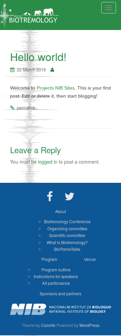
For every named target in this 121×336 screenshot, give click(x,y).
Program (49, 259)
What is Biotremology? (67, 242)
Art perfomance (56, 283)
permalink (26, 107)
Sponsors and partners (60, 293)
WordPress (89, 325)
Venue (90, 259)
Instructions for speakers (56, 276)
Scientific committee (67, 235)
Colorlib (48, 325)
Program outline (56, 269)
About (60, 211)
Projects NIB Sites (56, 88)
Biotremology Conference (67, 221)
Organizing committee (67, 228)
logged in (47, 161)
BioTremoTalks (67, 249)
